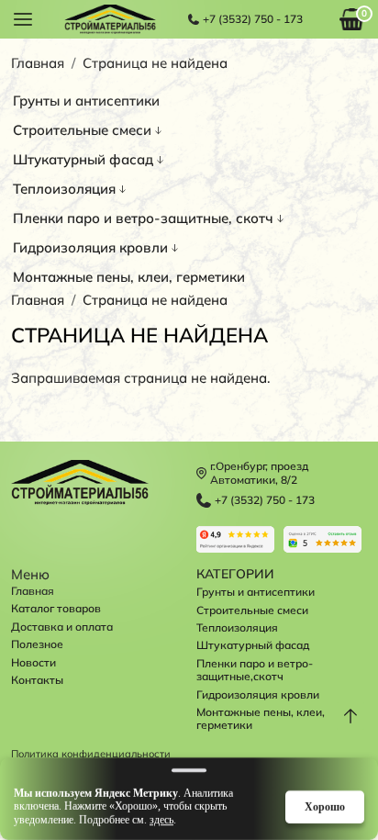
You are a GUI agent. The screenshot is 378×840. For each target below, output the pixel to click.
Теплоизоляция (64, 188)
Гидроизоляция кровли (90, 247)
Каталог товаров (56, 608)
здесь (161, 819)
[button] (23, 18)
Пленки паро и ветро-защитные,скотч (254, 669)
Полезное (37, 644)
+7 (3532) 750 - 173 (253, 19)
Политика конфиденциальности (91, 754)
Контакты (37, 680)
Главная (37, 63)
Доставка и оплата (62, 626)
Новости (33, 662)
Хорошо (325, 806)
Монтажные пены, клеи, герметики (129, 277)
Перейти (235, 539)
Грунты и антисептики (86, 100)
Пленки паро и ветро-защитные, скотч (143, 218)
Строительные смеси (82, 130)
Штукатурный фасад (83, 159)
